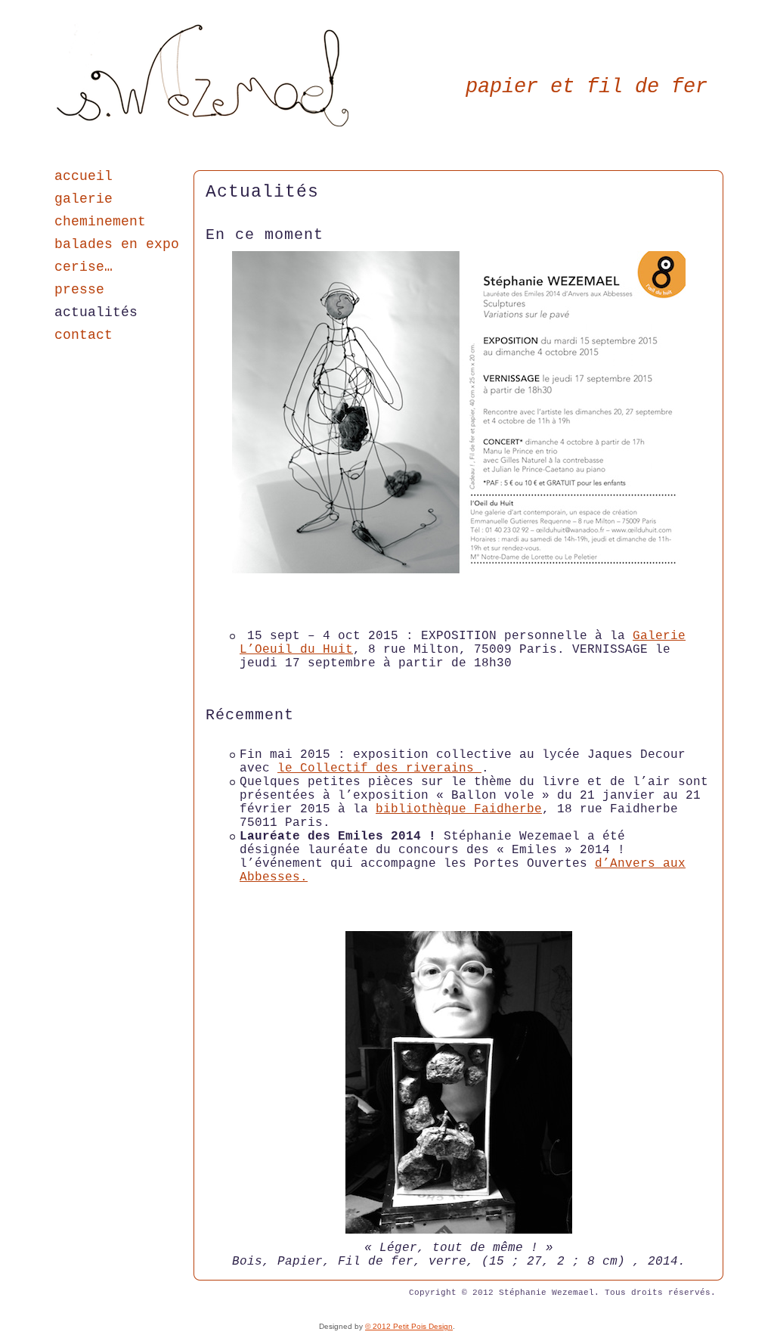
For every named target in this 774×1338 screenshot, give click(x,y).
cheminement (100, 221)
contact (83, 335)
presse (79, 289)
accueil (83, 176)
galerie (83, 198)
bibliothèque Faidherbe (459, 809)
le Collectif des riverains (379, 768)
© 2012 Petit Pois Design (409, 1326)
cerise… (83, 267)
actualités (96, 312)
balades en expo (116, 244)
